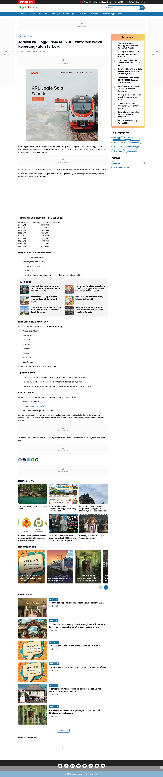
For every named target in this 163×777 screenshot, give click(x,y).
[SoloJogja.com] (30, 8)
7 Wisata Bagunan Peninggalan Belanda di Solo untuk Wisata (128, 45)
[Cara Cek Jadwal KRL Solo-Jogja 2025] (60, 566)
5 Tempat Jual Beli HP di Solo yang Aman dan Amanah (128, 54)
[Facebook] (20, 459)
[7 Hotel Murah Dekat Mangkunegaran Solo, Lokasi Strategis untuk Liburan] (88, 566)
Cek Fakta (94, 14)
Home (22, 14)
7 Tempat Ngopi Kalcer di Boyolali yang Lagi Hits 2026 (80, 2)
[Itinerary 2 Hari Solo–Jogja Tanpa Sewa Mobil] (93, 523)
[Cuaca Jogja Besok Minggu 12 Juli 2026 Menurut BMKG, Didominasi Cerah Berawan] (24, 310)
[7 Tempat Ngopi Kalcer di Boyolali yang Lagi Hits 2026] (32, 607)
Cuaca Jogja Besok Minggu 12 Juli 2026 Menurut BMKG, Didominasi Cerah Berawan (46, 309)
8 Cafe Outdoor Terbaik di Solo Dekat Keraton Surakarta (129, 88)
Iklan (120, 14)
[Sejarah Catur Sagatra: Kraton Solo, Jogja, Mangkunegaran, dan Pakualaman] (32, 523)
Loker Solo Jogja (108, 14)
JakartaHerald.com (121, 167)
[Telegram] (28, 459)
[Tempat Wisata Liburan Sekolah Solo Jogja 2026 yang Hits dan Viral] (63, 493)
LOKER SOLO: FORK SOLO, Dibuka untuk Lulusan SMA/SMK (77, 667)
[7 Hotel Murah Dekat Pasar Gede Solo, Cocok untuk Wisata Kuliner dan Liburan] (32, 693)
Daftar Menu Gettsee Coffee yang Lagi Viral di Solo (129, 62)
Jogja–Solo (26, 169)
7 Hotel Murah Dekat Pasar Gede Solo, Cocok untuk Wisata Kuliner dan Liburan (75, 690)
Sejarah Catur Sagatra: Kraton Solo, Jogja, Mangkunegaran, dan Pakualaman (32, 538)
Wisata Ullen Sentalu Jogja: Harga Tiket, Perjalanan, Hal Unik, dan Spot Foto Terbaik (90, 309)
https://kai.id (41, 406)
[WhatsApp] (32, 459)
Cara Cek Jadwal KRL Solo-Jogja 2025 (58, 579)
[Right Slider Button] (106, 587)
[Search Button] (142, 8)
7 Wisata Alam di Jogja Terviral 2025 (32, 507)
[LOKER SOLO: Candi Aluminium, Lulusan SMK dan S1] (69, 300)
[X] (24, 459)
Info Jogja (56, 14)
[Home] (20, 36)
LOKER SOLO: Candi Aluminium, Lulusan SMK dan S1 (89, 298)
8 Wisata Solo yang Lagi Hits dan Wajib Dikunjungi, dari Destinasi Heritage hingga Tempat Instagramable (77, 625)
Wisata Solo (43, 14)
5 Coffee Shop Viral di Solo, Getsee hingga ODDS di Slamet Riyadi (130, 71)
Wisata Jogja (68, 14)
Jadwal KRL (82, 14)
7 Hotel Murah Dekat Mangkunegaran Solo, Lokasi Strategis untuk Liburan (87, 578)
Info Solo (31, 14)
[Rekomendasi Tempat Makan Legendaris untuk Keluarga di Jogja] (24, 300)
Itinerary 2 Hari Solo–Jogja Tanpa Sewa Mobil (91, 537)
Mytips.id (116, 163)
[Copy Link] (36, 459)
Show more (63, 730)
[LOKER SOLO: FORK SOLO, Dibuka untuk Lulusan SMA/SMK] (32, 672)
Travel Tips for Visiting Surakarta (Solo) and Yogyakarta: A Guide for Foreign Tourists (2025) (90, 288)
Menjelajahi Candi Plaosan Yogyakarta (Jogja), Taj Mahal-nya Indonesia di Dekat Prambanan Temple (93, 508)
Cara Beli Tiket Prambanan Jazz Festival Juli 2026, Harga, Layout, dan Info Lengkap (45, 288)
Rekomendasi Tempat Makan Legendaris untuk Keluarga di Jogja (44, 299)
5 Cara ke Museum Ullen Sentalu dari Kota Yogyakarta (128, 114)
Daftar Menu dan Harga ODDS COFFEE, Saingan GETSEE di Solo (128, 80)
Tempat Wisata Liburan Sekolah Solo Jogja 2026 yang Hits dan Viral (62, 508)
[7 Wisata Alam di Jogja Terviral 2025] (32, 493)
